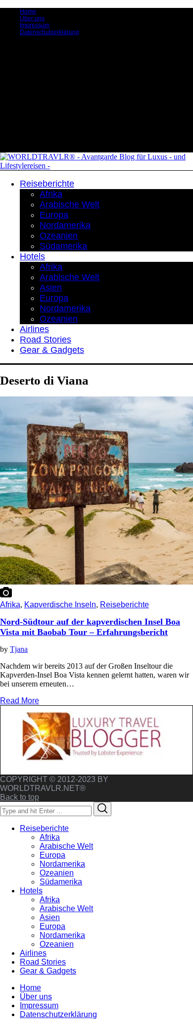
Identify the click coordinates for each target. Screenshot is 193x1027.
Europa (52, 855)
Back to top (19, 797)
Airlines (33, 953)
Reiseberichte (124, 604)
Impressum (34, 25)
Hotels (31, 890)
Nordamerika (62, 864)
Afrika (10, 604)
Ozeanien (57, 873)
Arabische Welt (66, 846)
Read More (19, 700)
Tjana (19, 649)
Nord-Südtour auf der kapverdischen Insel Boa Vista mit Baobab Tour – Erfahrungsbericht (90, 627)
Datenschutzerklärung (49, 32)
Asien (50, 917)
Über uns (32, 18)
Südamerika (61, 882)
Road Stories (43, 962)
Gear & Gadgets (48, 971)
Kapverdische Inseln (60, 604)
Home (28, 11)
